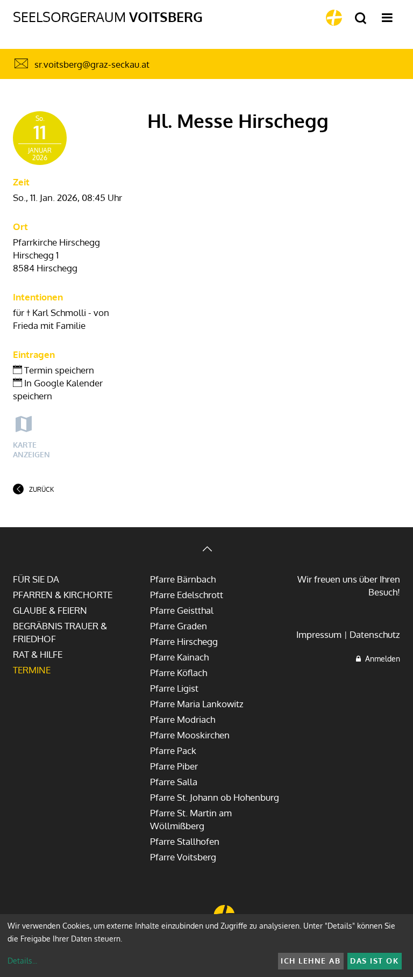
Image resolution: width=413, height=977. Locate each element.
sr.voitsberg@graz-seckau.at (91, 64)
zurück (41, 489)
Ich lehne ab (310, 960)
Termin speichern (58, 370)
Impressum (318, 634)
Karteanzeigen (31, 449)
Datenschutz (375, 634)
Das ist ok (374, 960)
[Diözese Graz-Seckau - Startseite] (334, 18)
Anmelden (380, 658)
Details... (22, 960)
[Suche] (360, 18)
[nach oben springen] (206, 550)
